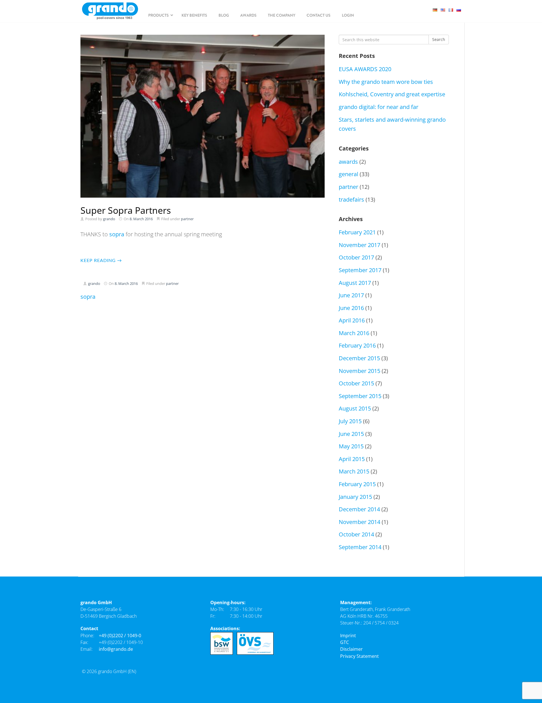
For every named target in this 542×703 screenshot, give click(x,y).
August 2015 (355, 408)
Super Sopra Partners (125, 210)
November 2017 (359, 245)
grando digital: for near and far (378, 107)
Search (438, 39)
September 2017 (360, 270)
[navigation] (159, 15)
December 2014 (359, 509)
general (348, 174)
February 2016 (357, 345)
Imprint (348, 635)
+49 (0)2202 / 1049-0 (120, 635)
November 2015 (359, 371)
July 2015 (350, 421)
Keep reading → (101, 260)
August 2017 (355, 283)
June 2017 (351, 295)
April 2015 (352, 459)
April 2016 (352, 320)
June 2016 (351, 308)
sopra (116, 234)
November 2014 (359, 522)
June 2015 (351, 434)
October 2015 (356, 383)
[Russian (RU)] (460, 9)
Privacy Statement (359, 656)
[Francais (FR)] (452, 9)
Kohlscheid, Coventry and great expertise (392, 94)
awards (348, 161)
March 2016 (354, 333)
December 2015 (359, 358)
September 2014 (360, 547)
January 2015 (355, 497)
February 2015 (357, 484)
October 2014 (356, 534)
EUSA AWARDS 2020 (365, 69)
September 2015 (360, 396)
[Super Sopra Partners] (202, 116)
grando (109, 218)
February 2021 (357, 232)
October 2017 (356, 257)
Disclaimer (351, 649)
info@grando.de (116, 649)
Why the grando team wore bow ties (386, 82)
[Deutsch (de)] (437, 9)
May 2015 (351, 446)
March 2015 (354, 471)
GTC (344, 642)
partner (187, 218)
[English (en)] (445, 9)
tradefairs (351, 199)
